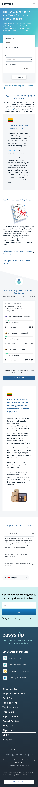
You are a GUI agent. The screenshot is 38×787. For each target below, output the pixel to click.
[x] (32, 754)
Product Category (10, 56)
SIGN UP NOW (19, 378)
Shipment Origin (10, 38)
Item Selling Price (10, 64)
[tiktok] (25, 754)
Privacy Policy (20, 760)
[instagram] (13, 754)
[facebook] (28, 754)
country (11, 109)
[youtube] (21, 754)
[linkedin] (17, 754)
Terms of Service (8, 760)
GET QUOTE (19, 77)
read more (11, 777)
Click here (11, 150)
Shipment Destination (12, 47)
